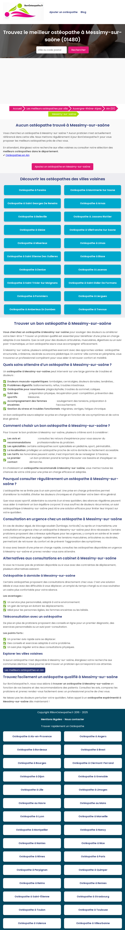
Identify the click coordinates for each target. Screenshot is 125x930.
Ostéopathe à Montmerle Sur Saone (92, 190)
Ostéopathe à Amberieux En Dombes (32, 309)
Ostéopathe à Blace (92, 256)
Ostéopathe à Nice (93, 843)
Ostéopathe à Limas (92, 243)
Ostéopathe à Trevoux (93, 309)
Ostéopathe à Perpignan (32, 870)
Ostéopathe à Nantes (32, 843)
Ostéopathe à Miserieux (32, 243)
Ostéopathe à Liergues (92, 296)
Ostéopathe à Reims (32, 883)
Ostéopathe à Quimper (93, 870)
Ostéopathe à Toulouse (93, 910)
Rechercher (78, 50)
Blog (83, 12)
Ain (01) (110, 108)
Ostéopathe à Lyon (32, 816)
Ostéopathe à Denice (32, 269)
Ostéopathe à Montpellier (32, 830)
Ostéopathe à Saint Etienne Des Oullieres (32, 256)
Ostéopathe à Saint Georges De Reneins (32, 203)
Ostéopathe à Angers (93, 736)
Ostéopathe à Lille (32, 789)
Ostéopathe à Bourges (32, 763)
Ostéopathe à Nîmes (32, 856)
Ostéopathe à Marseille (93, 816)
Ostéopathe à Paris (93, 856)
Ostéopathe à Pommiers (32, 296)
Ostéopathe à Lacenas (92, 269)
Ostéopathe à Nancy (93, 830)
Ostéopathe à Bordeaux (32, 749)
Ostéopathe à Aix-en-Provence (32, 736)
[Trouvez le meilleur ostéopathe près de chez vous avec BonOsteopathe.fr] (23, 19)
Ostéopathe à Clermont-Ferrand (93, 763)
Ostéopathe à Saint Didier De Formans (93, 283)
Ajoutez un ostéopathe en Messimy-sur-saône (62, 166)
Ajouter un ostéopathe (63, 12)
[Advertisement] (62, 81)
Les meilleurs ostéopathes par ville (47, 108)
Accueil (17, 108)
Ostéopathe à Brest (93, 749)
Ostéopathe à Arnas (92, 203)
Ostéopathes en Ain (17, 155)
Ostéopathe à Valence (32, 923)
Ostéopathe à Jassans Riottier (92, 216)
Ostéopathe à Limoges (93, 789)
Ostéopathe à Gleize (32, 230)
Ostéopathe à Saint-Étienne (32, 896)
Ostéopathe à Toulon (32, 910)
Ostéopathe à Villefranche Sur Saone (93, 230)
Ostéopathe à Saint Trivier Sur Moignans (32, 283)
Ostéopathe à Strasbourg (93, 896)
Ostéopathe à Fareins (32, 190)
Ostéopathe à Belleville (32, 216)
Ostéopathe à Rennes (93, 883)
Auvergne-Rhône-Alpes (87, 108)
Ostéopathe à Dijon (32, 776)
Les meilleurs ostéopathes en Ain (24, 670)
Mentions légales (51, 719)
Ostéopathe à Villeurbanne (93, 923)
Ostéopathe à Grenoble (93, 776)
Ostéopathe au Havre (32, 803)
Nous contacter (74, 719)
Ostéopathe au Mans (93, 803)
